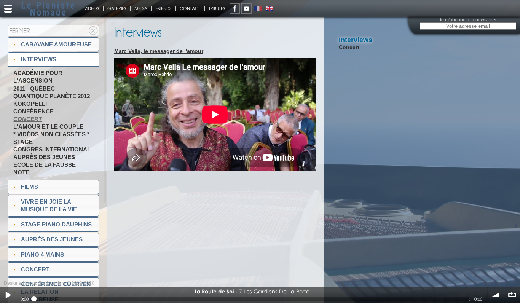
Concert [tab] (35, 269)
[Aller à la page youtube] (246, 8)
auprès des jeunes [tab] (52, 239)
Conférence (33, 111)
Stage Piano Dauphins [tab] (56, 224)
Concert (27, 119)
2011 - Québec (34, 88)
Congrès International (52, 149)
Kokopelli (30, 103)
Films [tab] (29, 186)
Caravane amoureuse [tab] (56, 44)
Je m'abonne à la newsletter (468, 19)
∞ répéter (512, 295)
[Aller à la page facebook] (235, 8)
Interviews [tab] (38, 59)
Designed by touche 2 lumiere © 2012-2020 (49, 283)
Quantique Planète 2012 (51, 96)
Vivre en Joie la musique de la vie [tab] (49, 205)
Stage (23, 142)
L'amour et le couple (48, 126)
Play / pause (8, 295)
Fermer (20, 30)
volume (496, 295)
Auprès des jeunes (44, 157)
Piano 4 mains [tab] (42, 254)
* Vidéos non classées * (51, 134)
